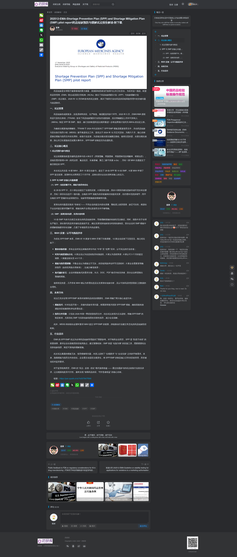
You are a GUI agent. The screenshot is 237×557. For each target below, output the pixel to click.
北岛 (161, 278)
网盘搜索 (76, 4)
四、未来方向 (163, 66)
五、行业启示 (163, 70)
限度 (156, 175)
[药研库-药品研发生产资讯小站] (41, 3)
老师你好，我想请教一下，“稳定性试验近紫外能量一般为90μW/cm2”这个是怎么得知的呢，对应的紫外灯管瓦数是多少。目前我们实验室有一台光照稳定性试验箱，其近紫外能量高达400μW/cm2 (174, 253)
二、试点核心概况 (165, 40)
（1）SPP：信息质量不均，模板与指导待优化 (173, 53)
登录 (171, 4)
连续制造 (158, 178)
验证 (175, 164)
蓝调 (57, 27)
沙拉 (161, 222)
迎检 (165, 178)
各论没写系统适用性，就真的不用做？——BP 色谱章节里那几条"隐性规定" (178, 151)
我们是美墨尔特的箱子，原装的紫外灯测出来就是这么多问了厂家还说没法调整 (174, 227)
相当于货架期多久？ (167, 281)
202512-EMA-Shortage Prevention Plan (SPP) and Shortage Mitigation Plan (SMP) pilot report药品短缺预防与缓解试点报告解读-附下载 (97, 20)
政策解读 (57, 12)
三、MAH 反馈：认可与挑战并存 (170, 62)
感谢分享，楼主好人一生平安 (170, 266)
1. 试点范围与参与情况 (168, 44)
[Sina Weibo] (41, 20)
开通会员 (194, 4)
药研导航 (66, 4)
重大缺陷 (177, 175)
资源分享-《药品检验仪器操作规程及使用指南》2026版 (177, 111)
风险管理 (167, 168)
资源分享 (158, 182)
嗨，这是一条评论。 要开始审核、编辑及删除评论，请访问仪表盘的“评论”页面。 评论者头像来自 (174, 300)
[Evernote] (41, 30)
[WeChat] (41, 15)
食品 (180, 164)
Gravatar (163, 305)
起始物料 (177, 178)
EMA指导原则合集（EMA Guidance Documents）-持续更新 (177, 132)
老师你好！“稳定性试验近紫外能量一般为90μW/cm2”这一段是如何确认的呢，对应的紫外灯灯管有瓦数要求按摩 (174, 239)
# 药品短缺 (75, 408)
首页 (50, 12)
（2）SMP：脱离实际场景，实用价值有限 (173, 57)
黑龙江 (157, 164)
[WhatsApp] (41, 40)
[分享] (41, 54)
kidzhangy (163, 263)
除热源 (182, 171)
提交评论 (143, 526)
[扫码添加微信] (232, 278)
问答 (162, 175)
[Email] (41, 45)
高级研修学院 (167, 164)
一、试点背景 (163, 35)
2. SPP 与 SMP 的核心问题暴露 (172, 49)
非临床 (167, 171)
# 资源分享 (55, 408)
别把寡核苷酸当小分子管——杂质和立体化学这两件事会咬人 (177, 142)
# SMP (93, 408)
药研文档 (56, 4)
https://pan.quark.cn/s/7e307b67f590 (75, 378)
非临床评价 (176, 168)
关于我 (85, 4)
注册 (176, 4)
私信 (85, 28)
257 (64, 450)
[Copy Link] (41, 49)
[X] (41, 35)
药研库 (67, 537)
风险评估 (158, 168)
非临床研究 (159, 171)
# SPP (85, 408)
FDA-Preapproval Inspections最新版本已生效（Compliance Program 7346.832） (177, 123)
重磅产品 (169, 175)
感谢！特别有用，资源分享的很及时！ (173, 273)
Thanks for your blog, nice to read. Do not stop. (173, 290)
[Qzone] (41, 25)
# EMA (65, 408)
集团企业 (175, 171)
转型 (170, 178)
